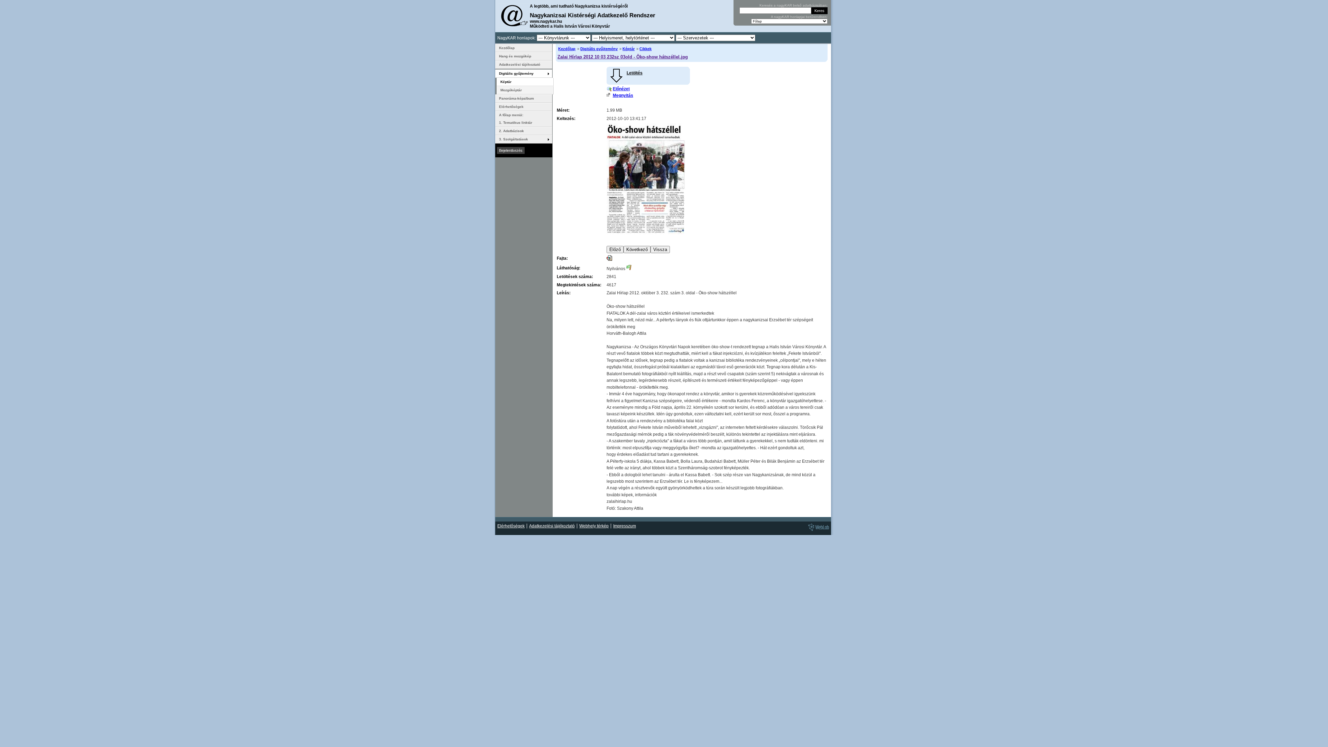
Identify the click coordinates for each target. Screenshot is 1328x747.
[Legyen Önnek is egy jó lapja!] (817, 530)
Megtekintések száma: (579, 285)
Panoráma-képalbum (516, 98)
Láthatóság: (568, 268)
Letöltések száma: (575, 276)
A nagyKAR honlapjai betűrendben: (799, 17)
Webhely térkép (594, 526)
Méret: (563, 110)
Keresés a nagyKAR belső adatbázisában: (793, 5)
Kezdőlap (566, 49)
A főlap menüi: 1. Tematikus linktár (515, 118)
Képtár (628, 49)
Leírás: (564, 292)
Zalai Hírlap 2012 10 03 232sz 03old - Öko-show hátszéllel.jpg (622, 56)
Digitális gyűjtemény (599, 49)
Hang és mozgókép (515, 56)
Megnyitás (623, 95)
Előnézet (621, 88)
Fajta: (562, 258)
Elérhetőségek (511, 107)
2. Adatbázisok (511, 131)
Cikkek (645, 49)
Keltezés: (566, 118)
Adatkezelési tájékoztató (519, 64)
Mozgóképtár (511, 90)
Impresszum (624, 526)
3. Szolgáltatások (513, 139)
